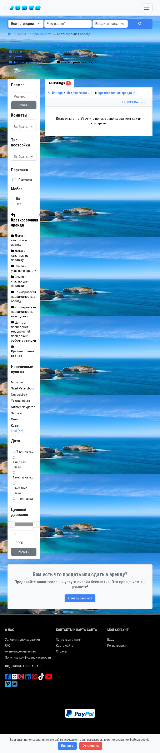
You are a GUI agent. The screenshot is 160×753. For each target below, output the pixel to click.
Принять (67, 745)
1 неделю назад (19, 464)
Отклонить (91, 745)
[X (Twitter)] (15, 678)
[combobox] (26, 24)
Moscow (17, 382)
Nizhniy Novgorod (23, 407)
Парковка (25, 180)
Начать (23, 105)
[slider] (11, 524)
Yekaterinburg (20, 401)
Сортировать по (133, 102)
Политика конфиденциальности (28, 657)
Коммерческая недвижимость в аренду (23, 296)
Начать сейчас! (80, 598)
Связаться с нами (68, 639)
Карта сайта (65, 645)
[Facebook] (8, 678)
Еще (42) (17, 431)
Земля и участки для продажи (20, 281)
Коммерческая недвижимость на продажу (23, 312)
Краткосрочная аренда (24, 223)
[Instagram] (21, 678)
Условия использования (22, 639)
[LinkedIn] (28, 678)
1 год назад (24, 499)
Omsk (15, 419)
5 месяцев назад (20, 490)
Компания (85, 83)
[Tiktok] (41, 678)
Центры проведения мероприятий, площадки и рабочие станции (28, 67)
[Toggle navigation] (146, 8)
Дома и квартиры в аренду (31, 45)
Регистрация (116, 645)
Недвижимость (41, 34)
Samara (16, 413)
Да (18, 199)
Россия (20, 34)
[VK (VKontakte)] (15, 685)
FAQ (7, 645)
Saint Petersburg (22, 388)
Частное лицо (111, 83)
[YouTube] (48, 678)
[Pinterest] (35, 678)
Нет (18, 204)
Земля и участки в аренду (127, 45)
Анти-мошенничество (20, 651)
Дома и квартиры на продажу (81, 45)
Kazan (15, 425)
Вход (110, 639)
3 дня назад (25, 451)
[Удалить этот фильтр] (40, 220)
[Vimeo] (8, 685)
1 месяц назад (23, 477)
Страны (61, 651)
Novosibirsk (19, 395)
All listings (59, 83)
